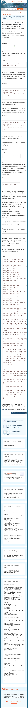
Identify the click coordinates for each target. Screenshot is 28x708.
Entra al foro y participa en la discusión (14, 702)
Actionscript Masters (10, 17)
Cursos (22, 4)
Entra (13, 1)
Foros (8, 4)
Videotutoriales (10, 6)
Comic (17, 6)
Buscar (20, 9)
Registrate (19, 1)
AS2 (21, 24)
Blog (12, 4)
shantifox (10, 16)
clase (14, 22)
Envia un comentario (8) (19, 413)
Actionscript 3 (8, 22)
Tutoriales (17, 4)
